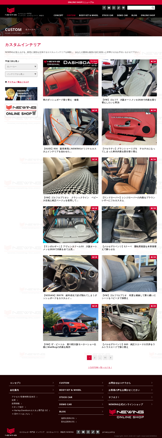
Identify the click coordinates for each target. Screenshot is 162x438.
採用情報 (16, 403)
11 (105, 357)
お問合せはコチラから (120, 382)
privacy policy (108, 432)
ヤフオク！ (114, 397)
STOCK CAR (65, 397)
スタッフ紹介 (18, 407)
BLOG (62, 411)
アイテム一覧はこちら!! (18, 82)
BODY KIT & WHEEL (70, 389)
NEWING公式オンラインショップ (126, 404)
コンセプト (15, 382)
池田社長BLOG (67, 418)
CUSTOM (64, 382)
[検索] (153, 8)
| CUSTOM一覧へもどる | (100, 367)
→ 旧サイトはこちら (21, 413)
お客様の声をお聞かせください (124, 389)
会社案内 (14, 389)
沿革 (14, 400)
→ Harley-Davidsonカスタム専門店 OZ (30, 410)
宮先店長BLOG (67, 421)
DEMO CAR (65, 404)
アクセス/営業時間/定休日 (23, 396)
